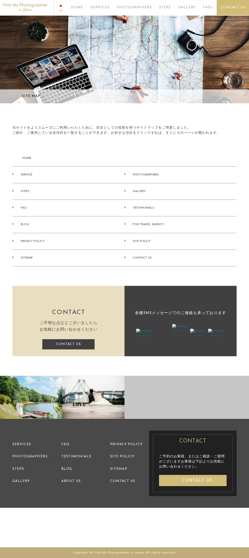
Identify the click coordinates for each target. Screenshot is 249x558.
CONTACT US (232, 7)
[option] (31, 397)
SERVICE (26, 174)
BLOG (25, 224)
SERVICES (100, 7)
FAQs (208, 7)
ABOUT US (71, 481)
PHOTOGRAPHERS (134, 7)
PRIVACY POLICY (33, 241)
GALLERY (187, 7)
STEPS (165, 7)
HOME (77, 7)
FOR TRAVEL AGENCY (148, 224)
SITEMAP (27, 257)
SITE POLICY (142, 241)
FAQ (24, 207)
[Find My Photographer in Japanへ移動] (14, 96)
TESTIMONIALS (143, 207)
